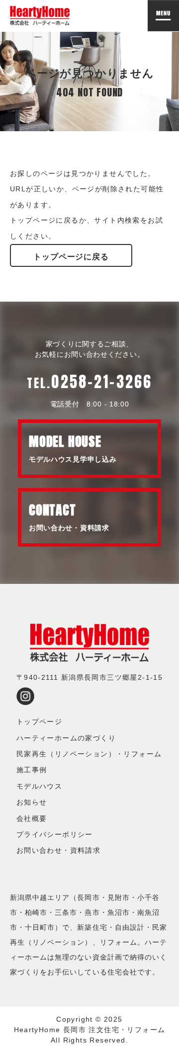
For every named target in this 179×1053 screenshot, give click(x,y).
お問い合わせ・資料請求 (58, 850)
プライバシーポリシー (54, 834)
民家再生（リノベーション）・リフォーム (89, 754)
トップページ (39, 722)
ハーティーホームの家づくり (66, 738)
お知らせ (31, 802)
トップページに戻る (70, 256)
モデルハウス (39, 786)
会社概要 (31, 818)
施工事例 (31, 770)
